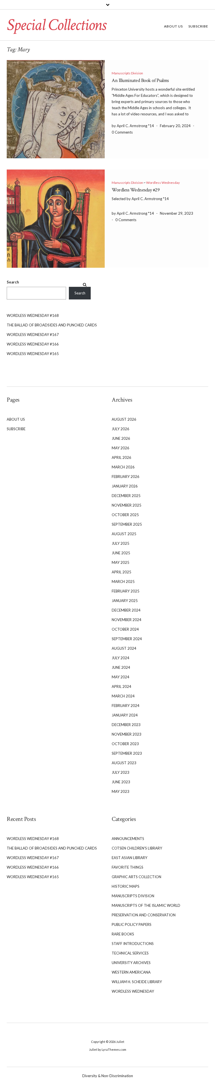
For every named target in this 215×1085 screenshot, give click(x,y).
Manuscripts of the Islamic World (146, 905)
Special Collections (56, 25)
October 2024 (125, 629)
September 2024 (127, 639)
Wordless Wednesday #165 (33, 353)
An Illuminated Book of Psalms (140, 80)
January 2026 (125, 486)
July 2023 (120, 772)
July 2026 (120, 429)
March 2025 (123, 581)
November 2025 (126, 505)
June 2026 (121, 438)
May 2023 (120, 791)
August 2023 (124, 763)
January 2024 (125, 715)
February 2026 (125, 476)
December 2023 (126, 724)
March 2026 (123, 467)
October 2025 (125, 514)
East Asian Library (129, 857)
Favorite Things (127, 867)
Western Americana (131, 972)
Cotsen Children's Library (137, 848)
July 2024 (120, 658)
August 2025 (124, 534)
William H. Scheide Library (137, 981)
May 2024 (120, 677)
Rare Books (123, 934)
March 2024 (123, 696)
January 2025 (125, 600)
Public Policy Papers (131, 924)
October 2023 (125, 743)
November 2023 (126, 734)
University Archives (131, 962)
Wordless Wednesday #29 (136, 190)
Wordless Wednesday (163, 182)
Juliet (120, 1041)
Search (13, 282)
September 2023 (127, 753)
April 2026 (121, 457)
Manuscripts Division (127, 73)
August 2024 (124, 648)
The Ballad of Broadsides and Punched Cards (52, 325)
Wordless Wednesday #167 (33, 334)
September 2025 (127, 524)
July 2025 (120, 543)
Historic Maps (125, 886)
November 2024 (126, 619)
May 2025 (120, 562)
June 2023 (121, 782)
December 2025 (126, 495)
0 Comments (122, 132)
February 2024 (125, 705)
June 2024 (121, 667)
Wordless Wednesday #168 (33, 315)
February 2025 (125, 591)
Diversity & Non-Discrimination (107, 1075)
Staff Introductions (133, 943)
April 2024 (121, 686)
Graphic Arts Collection (136, 877)
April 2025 (121, 572)
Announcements (128, 838)
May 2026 (120, 448)
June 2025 (121, 553)
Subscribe (198, 26)
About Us (173, 26)
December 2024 (126, 610)
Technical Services (130, 953)
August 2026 (124, 419)
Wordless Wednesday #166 (33, 344)
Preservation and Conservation (144, 915)
